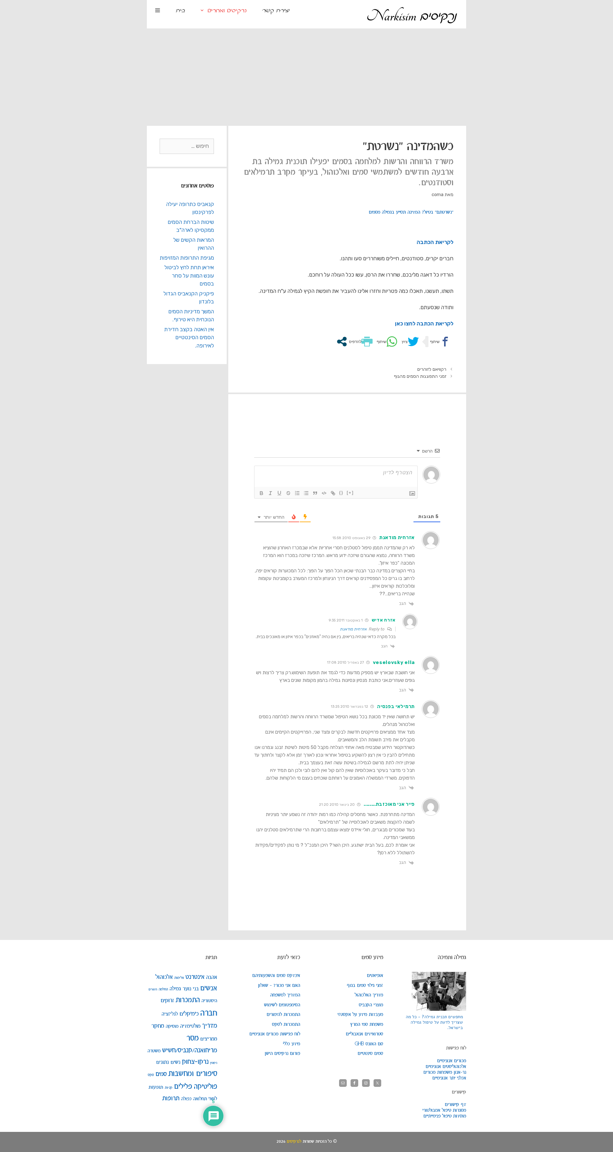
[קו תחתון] (279, 493)
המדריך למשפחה (285, 995)
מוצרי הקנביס (371, 1005)
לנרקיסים (294, 1142)
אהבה (211, 977)
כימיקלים (189, 1014)
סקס (151, 1075)
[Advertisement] (306, 76)
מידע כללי (291, 1044)
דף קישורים (455, 1104)
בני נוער (191, 989)
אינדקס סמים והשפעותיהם (276, 975)
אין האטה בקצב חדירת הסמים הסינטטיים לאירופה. (189, 337)
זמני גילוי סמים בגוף (365, 985)
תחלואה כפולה (194, 1098)
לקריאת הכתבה (435, 242)
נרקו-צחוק (195, 1062)
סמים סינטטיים (370, 1053)
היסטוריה (209, 1000)
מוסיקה (172, 1026)
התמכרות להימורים (283, 1014)
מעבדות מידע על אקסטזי (360, 1014)
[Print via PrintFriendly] (360, 341)
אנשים (208, 988)
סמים (161, 1074)
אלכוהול (164, 977)
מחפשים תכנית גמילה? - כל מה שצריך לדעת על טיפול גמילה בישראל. (434, 1022)
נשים (175, 1062)
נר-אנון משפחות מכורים (444, 1072)
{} (341, 492)
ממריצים (208, 1039)
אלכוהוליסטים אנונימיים (446, 1066)
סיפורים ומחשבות (192, 1074)
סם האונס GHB (369, 1044)
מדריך (209, 1026)
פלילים (183, 1086)
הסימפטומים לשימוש (282, 1005)
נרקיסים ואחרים (227, 10)
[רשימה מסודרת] (297, 493)
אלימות (179, 977)
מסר (192, 1038)
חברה (208, 1013)
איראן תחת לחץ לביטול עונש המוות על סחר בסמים (189, 275)
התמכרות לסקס (286, 1024)
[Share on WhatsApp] (386, 341)
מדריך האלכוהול (369, 995)
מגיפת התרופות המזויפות (187, 258)
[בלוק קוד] (324, 493)
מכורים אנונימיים (451, 1060)
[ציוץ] (409, 341)
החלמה (163, 989)
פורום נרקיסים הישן (282, 1053)
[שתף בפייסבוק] (439, 341)
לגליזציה (170, 1014)
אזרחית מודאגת (353, 629)
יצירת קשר (276, 10)
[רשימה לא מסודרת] (306, 493)
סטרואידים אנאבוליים (364, 1034)
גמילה (175, 989)
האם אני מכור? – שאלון (279, 985)
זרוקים (167, 1000)
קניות (168, 1087)
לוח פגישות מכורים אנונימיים (274, 1034)
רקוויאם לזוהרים (431, 369)
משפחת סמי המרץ (366, 1024)
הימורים (152, 989)
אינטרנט (194, 977)
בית (180, 10)
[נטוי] (270, 493)
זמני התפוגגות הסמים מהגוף (420, 376)
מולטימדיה (190, 1026)
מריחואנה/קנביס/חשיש (189, 1050)
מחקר (157, 1026)
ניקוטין (213, 1063)
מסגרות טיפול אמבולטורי (444, 1110)
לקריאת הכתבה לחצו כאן (424, 323)
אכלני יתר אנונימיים (449, 1078)
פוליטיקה (205, 1087)
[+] (350, 492)
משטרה (154, 1051)
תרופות (170, 1098)
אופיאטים (375, 975)
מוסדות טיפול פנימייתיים (444, 1116)
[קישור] (333, 493)
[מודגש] (261, 493)
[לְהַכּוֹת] (288, 493)
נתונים (162, 1062)
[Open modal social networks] (341, 341)
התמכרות (188, 1000)
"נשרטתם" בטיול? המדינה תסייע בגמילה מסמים (411, 212)
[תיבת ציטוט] (315, 493)
